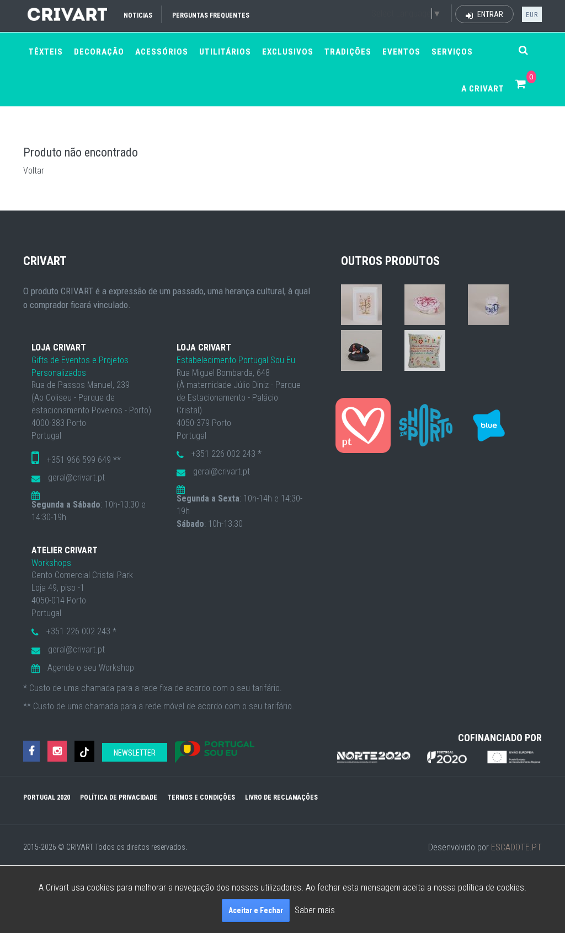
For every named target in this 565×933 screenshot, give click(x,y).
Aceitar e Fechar (255, 910)
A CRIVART (482, 89)
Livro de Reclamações (281, 797)
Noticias (138, 15)
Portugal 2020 (46, 797)
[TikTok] (84, 751)
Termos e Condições (201, 797)
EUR (532, 15)
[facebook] (31, 751)
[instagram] (57, 751)
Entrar (489, 14)
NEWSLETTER (135, 752)
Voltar (33, 170)
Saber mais (315, 910)
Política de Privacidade (118, 797)
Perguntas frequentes (210, 15)
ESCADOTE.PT (516, 847)
